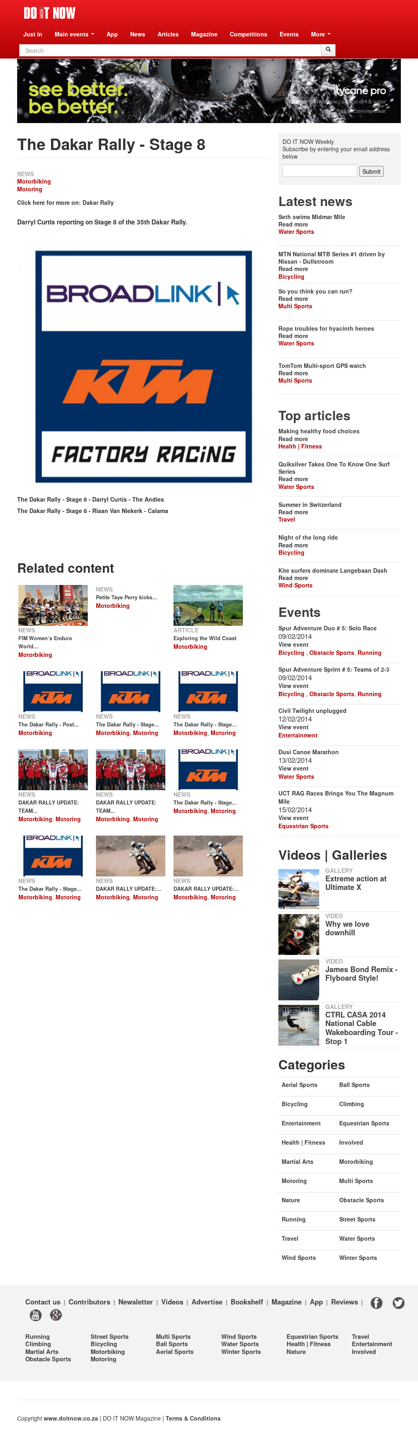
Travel (286, 519)
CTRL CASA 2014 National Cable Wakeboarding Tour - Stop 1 (361, 1028)
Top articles (314, 415)
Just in (32, 34)
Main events (72, 34)
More (319, 34)
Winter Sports (358, 1257)
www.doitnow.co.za (71, 1418)
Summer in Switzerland (310, 504)
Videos (172, 1302)
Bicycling (291, 276)
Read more (293, 224)
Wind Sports (295, 585)
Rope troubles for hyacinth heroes (326, 328)
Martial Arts (298, 1161)
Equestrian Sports (303, 826)
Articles (168, 34)
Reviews (344, 1302)
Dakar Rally (98, 202)
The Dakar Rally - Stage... (127, 724)
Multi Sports (295, 306)
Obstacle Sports (331, 652)
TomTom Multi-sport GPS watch (322, 365)
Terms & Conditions (193, 1418)
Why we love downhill (347, 928)
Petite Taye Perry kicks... (126, 597)
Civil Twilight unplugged (312, 710)
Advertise (206, 1302)
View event (293, 644)
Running (370, 652)
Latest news (315, 201)
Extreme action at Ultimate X (356, 883)
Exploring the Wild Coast (204, 638)
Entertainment (298, 735)
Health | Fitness (300, 446)
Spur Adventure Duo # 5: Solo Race (327, 628)
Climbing (351, 1104)
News (137, 34)
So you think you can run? (315, 291)
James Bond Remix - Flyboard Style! (361, 974)
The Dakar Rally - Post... (48, 724)
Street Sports (357, 1219)
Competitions (248, 34)
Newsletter (135, 1302)
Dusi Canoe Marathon (308, 752)
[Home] (49, 13)
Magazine (204, 34)
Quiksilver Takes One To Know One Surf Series (334, 467)
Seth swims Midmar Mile (311, 217)
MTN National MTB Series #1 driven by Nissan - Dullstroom (331, 257)
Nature (291, 1200)
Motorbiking (34, 181)
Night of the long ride (308, 537)
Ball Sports (354, 1084)
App (112, 34)
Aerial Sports (300, 1084)
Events (289, 34)
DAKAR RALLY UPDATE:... (128, 888)
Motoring (29, 189)
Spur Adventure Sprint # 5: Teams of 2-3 (333, 669)
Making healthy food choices (319, 431)
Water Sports (296, 231)
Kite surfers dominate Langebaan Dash (332, 570)
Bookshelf (247, 1302)
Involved (351, 1142)
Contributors (89, 1302)
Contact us (42, 1302)
